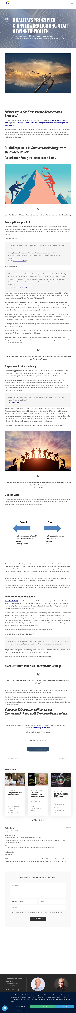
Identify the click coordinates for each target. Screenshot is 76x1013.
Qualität (25, 38)
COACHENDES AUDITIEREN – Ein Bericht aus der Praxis (38, 795)
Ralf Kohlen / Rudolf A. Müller (42, 36)
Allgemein (60, 810)
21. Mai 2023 (58, 791)
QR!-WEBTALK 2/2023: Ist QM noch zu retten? (61, 796)
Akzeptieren (42, 1006)
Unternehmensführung (50, 38)
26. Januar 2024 (37, 790)
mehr (65, 1006)
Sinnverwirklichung (35, 38)
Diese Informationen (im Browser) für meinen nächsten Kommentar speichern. (37, 912)
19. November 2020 (21, 36)
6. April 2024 (12, 790)
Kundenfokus (9, 125)
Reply (68, 828)
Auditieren (37, 805)
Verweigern (20, 1006)
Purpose (18, 38)
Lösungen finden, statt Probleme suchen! (15, 793)
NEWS (12, 812)
